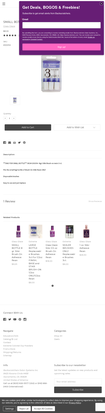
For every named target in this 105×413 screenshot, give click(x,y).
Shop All (58, 336)
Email (25, 19)
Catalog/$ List (10, 339)
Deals (57, 339)
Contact (7, 342)
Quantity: (7, 113)
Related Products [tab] (11, 217)
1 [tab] (53, 286)
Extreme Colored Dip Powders (18, 345)
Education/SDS (10, 336)
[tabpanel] (18, 245)
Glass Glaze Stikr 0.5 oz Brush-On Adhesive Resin (52, 251)
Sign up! (62, 46)
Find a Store (9, 349)
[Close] (101, 3)
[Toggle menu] (4, 3)
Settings (9, 408)
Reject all (24, 408)
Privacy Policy (75, 402)
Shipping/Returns (12, 352)
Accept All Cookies (43, 408)
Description (8, 154)
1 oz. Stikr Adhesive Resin (84, 248)
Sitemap (7, 355)
